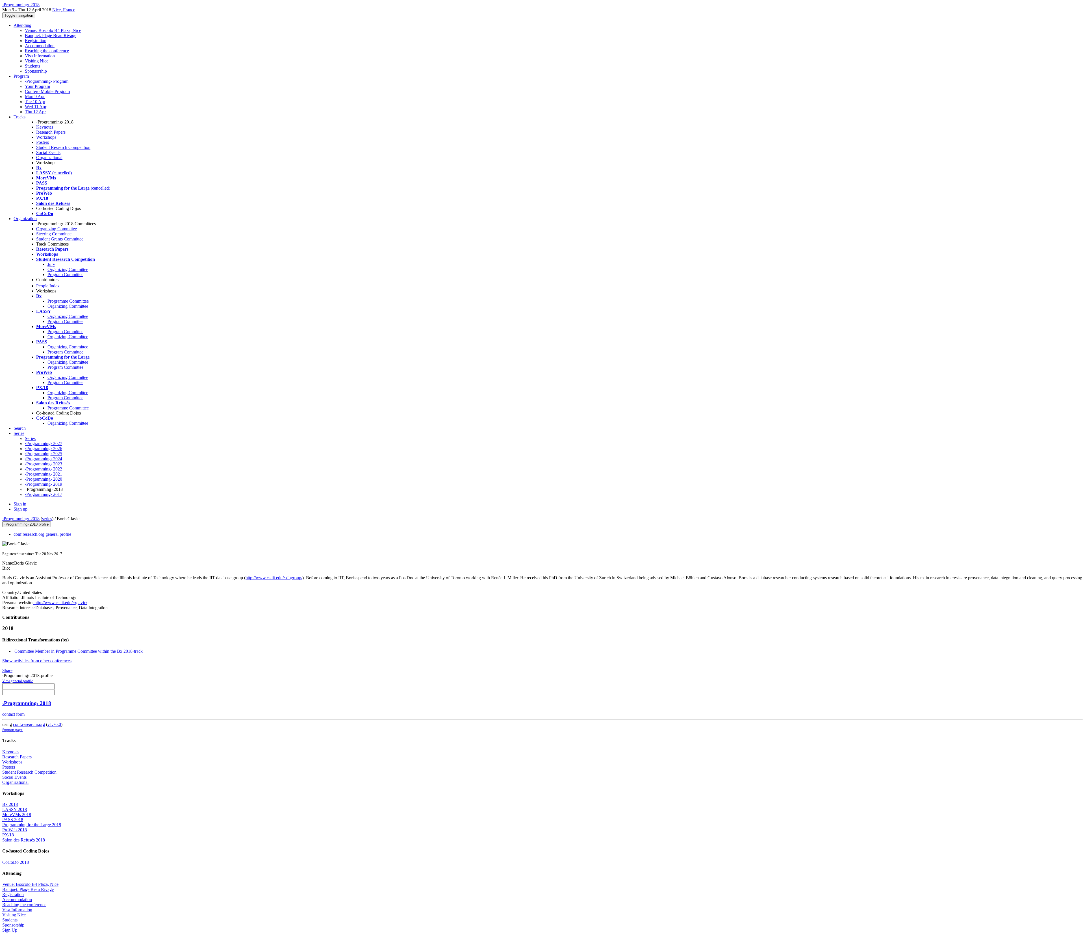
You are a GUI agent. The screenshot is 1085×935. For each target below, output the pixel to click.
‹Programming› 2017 (43, 494)
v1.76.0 (54, 724)
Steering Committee (53, 233)
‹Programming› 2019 (43, 484)
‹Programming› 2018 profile (27, 524)
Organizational (49, 157)
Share (7, 670)
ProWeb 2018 (14, 829)
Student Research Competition (63, 147)
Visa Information (40, 55)
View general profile (17, 681)
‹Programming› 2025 (43, 453)
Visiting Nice (36, 60)
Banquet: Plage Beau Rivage (50, 35)
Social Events (48, 152)
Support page (12, 730)
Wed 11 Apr (35, 106)
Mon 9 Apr (35, 96)
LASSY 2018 (14, 809)
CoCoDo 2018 (15, 862)
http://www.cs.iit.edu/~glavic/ (60, 602)
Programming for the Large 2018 (31, 824)
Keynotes (44, 127)
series (47, 518)
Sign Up (9, 930)
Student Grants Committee (59, 239)
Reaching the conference (47, 50)
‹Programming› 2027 (43, 443)
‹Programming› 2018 (21, 518)
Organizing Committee (56, 228)
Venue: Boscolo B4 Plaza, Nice (53, 30)
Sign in (20, 504)
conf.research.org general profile (42, 534)
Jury (51, 264)
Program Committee (65, 274)
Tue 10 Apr (35, 101)
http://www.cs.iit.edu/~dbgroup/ (274, 577)
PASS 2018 (12, 819)
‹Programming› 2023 (43, 463)
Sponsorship (36, 71)
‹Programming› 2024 (43, 458)
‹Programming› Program (46, 81)
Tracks (19, 116)
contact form (13, 714)
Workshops (46, 137)
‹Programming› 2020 (43, 479)
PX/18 (8, 834)
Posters (42, 142)
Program (21, 76)
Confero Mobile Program (47, 91)
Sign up (20, 509)
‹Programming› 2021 (43, 474)
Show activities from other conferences (36, 660)
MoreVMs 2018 (16, 814)
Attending (22, 25)
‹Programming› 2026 (43, 448)
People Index (48, 285)
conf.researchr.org (29, 724)
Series (30, 438)
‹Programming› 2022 (43, 469)
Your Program (37, 86)
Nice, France (63, 9)
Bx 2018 (10, 804)
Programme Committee (68, 301)
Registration (35, 40)
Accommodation (40, 45)
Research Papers (51, 132)
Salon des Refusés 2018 (23, 840)
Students (32, 66)
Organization (25, 218)
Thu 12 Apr (35, 111)
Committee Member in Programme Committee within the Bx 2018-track (78, 651)
